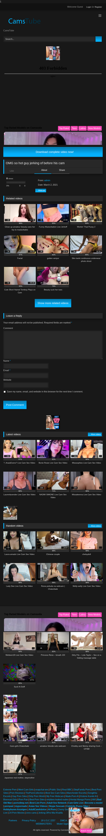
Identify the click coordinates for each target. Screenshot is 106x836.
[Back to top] (97, 828)
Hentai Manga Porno (80, 799)
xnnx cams (31, 813)
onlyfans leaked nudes (57, 799)
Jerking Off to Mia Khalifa (50, 813)
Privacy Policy (29, 820)
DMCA (63, 820)
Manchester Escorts (76, 793)
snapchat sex (41, 789)
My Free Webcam (55, 796)
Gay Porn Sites (19, 796)
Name (7, 361)
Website (7, 380)
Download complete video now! (54, 151)
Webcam (41, 190)
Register (98, 7)
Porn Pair (23, 799)
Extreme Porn (10, 789)
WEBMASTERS (44, 824)
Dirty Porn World (37, 796)
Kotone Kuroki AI (88, 796)
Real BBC (67, 789)
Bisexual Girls (10, 799)
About (44, 170)
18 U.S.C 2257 (48, 820)
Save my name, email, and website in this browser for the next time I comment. (45, 391)
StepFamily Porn (82, 789)
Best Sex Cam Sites (55, 793)
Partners (13, 820)
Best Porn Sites (37, 799)
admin (47, 180)
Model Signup (63, 824)
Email (6, 370)
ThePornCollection (34, 793)
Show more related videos (53, 303)
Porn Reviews (17, 793)
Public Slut (55, 789)
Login (88, 7)
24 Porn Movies (16, 813)
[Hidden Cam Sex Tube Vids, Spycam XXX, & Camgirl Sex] (53, 20)
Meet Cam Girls (26, 789)
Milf (94, 799)
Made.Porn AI (72, 796)
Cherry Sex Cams (66, 809)
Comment (8, 328)
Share (62, 170)
